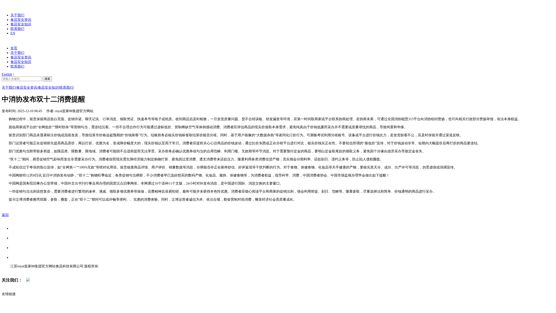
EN (12, 33)
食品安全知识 (20, 24)
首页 (13, 48)
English (7, 74)
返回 (5, 215)
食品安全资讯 (20, 20)
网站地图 (19, 271)
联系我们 (17, 29)
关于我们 (17, 15)
